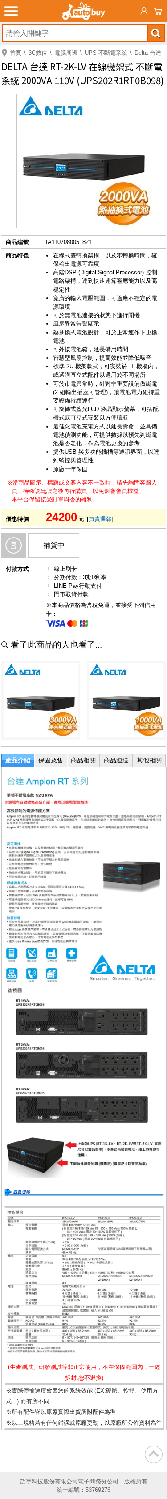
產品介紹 (17, 760)
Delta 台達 (147, 52)
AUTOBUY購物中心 (83, 11)
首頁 (15, 52)
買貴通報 (100, 519)
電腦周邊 (65, 52)
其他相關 (149, 760)
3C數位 (38, 52)
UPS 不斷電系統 (106, 52)
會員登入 (143, 11)
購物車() (158, 11)
